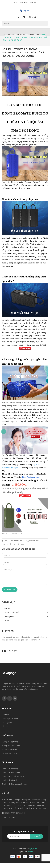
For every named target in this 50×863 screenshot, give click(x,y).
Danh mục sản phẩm (12, 612)
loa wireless (34, 541)
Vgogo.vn (33, 848)
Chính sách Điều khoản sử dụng (14, 784)
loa (6, 541)
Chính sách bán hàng (10, 769)
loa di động (24, 541)
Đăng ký (36, 836)
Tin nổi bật (9, 651)
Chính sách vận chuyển (11, 772)
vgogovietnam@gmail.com (14, 813)
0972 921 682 (9, 817)
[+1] (22, 544)
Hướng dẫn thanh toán (11, 745)
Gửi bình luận (9, 590)
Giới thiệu (24, 3)
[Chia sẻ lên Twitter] (14, 544)
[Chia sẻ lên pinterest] (18, 544)
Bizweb (30, 851)
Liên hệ (33, 3)
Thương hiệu (9, 616)
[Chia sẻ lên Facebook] (10, 544)
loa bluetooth (13, 541)
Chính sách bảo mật (9, 780)
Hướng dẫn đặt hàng (10, 742)
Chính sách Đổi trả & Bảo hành (14, 776)
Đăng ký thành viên (9, 753)
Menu (6, 23)
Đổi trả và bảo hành (9, 749)
